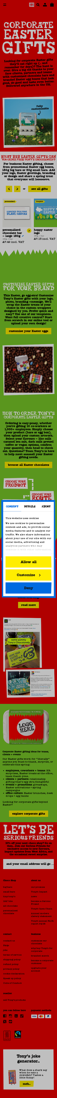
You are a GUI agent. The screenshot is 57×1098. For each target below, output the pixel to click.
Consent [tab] (12, 506)
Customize (26, 575)
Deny (28, 588)
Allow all (28, 562)
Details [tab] (30, 506)
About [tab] (46, 506)
